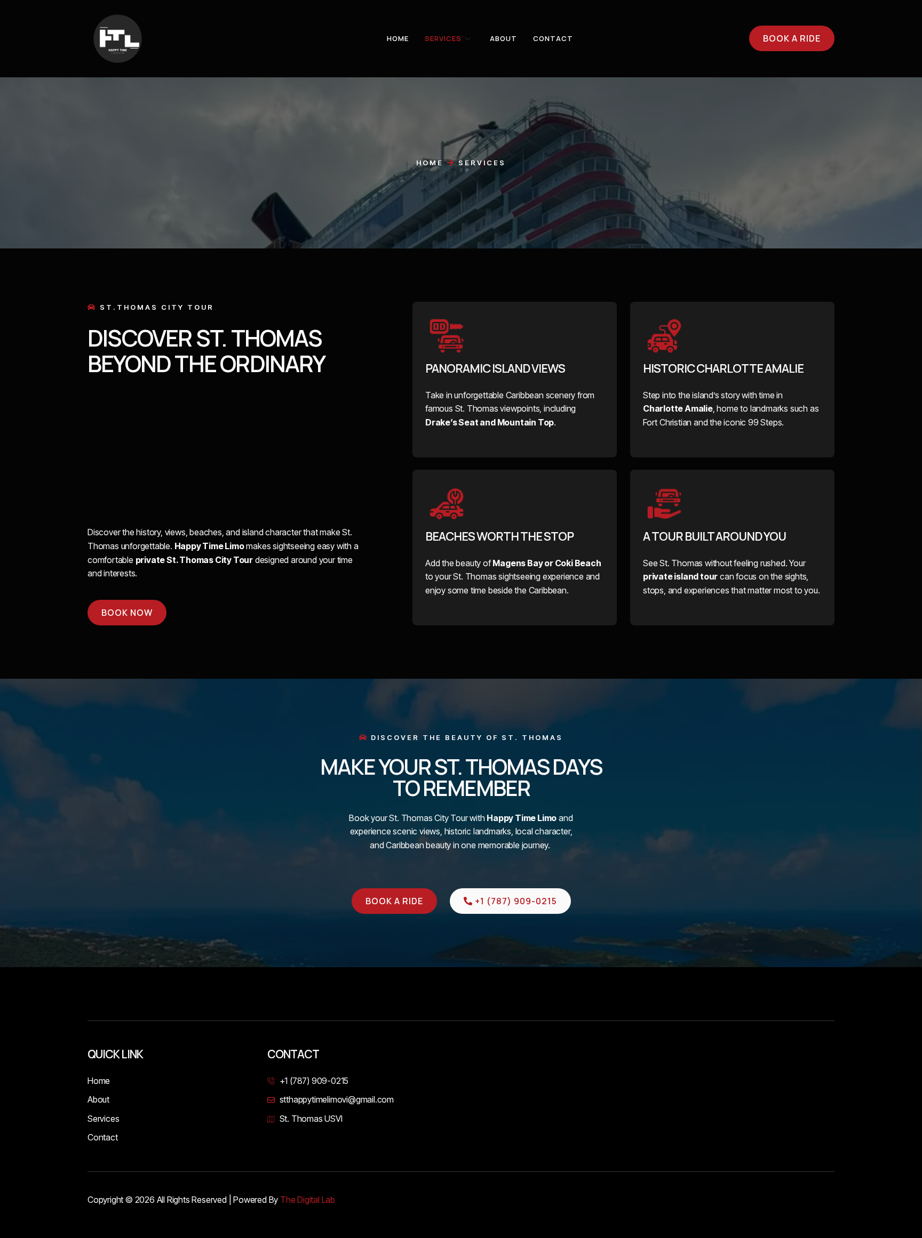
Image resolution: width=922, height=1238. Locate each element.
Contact (553, 38)
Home (398, 38)
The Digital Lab (307, 1199)
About (503, 38)
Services (443, 38)
